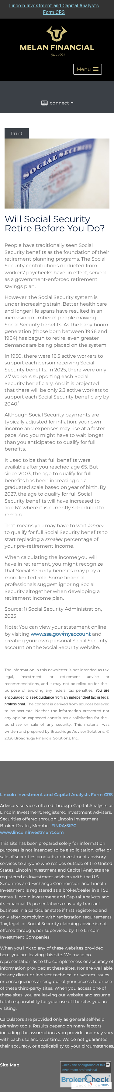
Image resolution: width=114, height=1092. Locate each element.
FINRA (58, 825)
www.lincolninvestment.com (32, 832)
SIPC (71, 825)
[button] (87, 69)
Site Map (9, 1065)
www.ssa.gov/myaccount (61, 634)
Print (17, 133)
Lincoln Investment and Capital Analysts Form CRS (56, 794)
